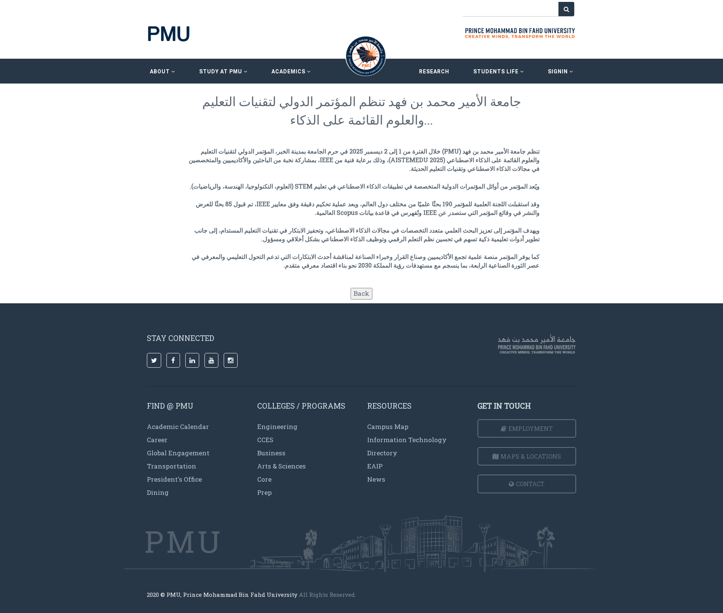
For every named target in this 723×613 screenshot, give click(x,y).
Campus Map (388, 426)
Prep (264, 492)
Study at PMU (221, 71)
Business (271, 453)
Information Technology (407, 439)
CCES (265, 439)
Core (264, 479)
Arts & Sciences (281, 466)
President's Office (174, 479)
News (376, 479)
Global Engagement (178, 453)
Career (157, 439)
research (434, 71)
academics (289, 71)
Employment (530, 428)
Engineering (277, 426)
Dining (158, 492)
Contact (530, 484)
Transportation (171, 466)
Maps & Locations (530, 456)
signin (558, 71)
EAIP (375, 466)
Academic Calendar (178, 426)
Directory (382, 453)
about (160, 71)
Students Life (496, 71)
